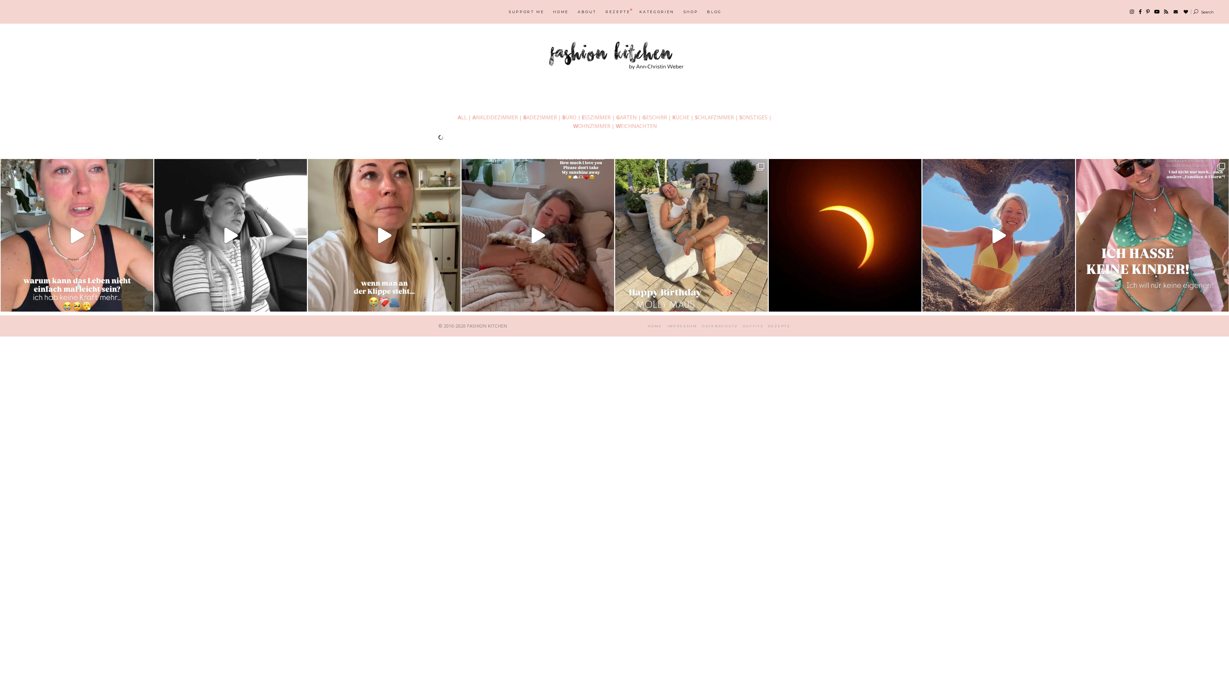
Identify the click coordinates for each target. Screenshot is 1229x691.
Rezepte (779, 326)
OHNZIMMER (591, 126)
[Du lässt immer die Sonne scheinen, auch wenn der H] (538, 235)
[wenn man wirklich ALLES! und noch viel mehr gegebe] (230, 235)
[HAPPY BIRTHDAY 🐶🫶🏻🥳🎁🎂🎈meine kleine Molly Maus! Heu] (691, 235)
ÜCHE (680, 117)
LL (462, 117)
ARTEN (626, 117)
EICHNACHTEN (636, 126)
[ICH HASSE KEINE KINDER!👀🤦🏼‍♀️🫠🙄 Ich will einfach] (1152, 235)
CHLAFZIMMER (714, 117)
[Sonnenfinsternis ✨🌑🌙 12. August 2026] (845, 235)
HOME (655, 326)
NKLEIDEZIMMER (494, 117)
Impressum (682, 326)
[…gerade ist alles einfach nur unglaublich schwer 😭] (384, 235)
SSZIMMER (596, 117)
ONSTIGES (753, 117)
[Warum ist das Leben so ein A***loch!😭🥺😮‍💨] (77, 235)
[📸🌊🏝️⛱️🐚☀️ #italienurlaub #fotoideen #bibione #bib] (998, 235)
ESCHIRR (654, 117)
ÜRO (569, 117)
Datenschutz (720, 326)
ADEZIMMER (540, 117)
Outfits (753, 326)
